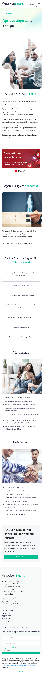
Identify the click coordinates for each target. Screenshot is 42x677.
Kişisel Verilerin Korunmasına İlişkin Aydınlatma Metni (18, 665)
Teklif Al (32, 4)
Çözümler (6, 616)
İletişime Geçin (21, 557)
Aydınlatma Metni (9, 648)
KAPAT (21, 672)
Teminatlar (7, 619)
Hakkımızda (7, 610)
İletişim (5, 622)
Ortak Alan (7, 613)
